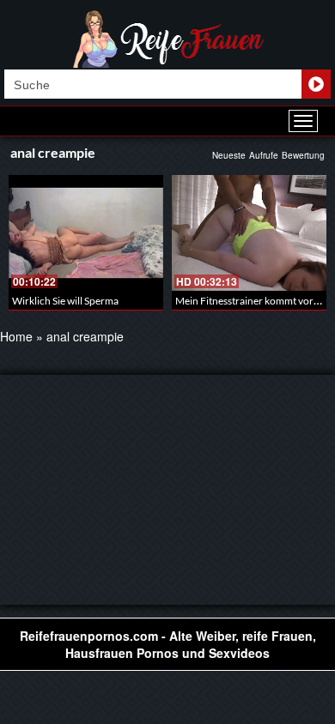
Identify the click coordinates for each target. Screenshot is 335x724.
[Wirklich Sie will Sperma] (86, 233)
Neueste (229, 155)
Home (16, 336)
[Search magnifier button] (316, 84)
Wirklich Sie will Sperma (65, 300)
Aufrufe (263, 155)
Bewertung (303, 155)
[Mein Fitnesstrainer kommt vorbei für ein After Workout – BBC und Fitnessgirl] (249, 233)
